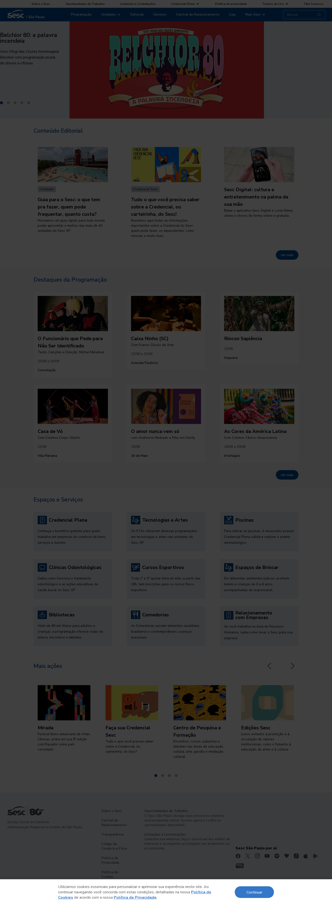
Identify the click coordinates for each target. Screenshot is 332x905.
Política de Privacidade (135, 897)
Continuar (254, 892)
